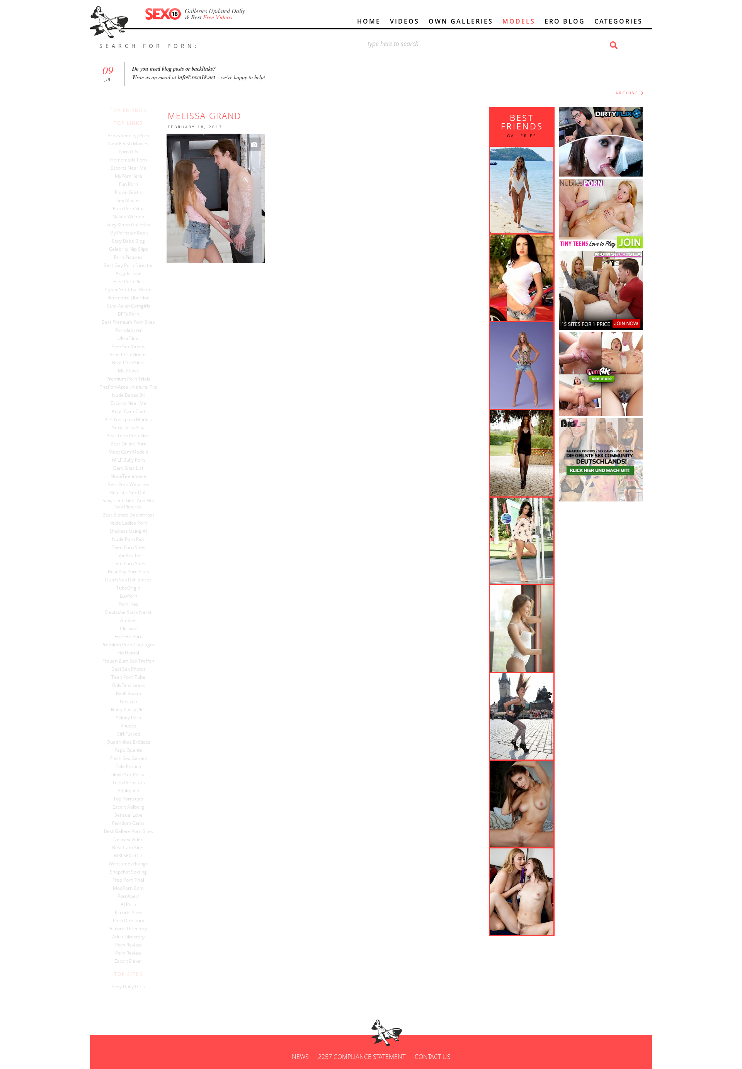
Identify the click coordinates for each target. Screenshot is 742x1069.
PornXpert (128, 896)
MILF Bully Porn (128, 460)
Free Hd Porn (128, 637)
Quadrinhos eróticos (128, 742)
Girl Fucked (128, 734)
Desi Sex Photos (128, 669)
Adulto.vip (128, 791)
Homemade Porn (128, 160)
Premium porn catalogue (128, 645)
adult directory (128, 937)
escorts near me (128, 403)
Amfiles (128, 620)
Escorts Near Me (128, 168)
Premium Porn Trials (128, 379)
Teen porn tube (128, 677)
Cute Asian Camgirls (128, 306)
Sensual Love (128, 815)
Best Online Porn (128, 444)
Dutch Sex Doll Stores (128, 580)
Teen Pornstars (128, 783)
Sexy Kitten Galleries (128, 225)
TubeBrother (128, 555)
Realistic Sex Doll (128, 492)
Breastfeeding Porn (128, 136)
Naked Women (128, 217)
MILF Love (128, 371)
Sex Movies (128, 200)
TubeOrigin (128, 588)
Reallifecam (128, 693)
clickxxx (128, 628)
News (300, 1056)
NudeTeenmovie (128, 476)
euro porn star (128, 209)
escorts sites (128, 912)
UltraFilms (128, 338)
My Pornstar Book (128, 233)
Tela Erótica (128, 766)
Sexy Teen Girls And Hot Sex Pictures (128, 504)
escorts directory (128, 929)
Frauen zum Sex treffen (128, 661)
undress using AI (128, 531)
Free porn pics (128, 282)
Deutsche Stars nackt (128, 612)
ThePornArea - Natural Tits (128, 387)
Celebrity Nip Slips (128, 249)
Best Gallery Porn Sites (128, 831)
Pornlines (128, 604)
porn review (128, 945)
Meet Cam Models (128, 452)
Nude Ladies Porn (128, 523)
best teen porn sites (128, 436)
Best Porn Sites (128, 363)
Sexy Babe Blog (128, 241)
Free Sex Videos (128, 346)
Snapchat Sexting (128, 872)
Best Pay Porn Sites (128, 572)
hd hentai (128, 653)
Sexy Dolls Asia (128, 428)
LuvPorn (128, 596)
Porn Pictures (128, 257)
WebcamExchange (128, 864)
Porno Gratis (128, 192)
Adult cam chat (128, 411)
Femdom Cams (128, 823)
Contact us (433, 1056)
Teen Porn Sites (128, 547)
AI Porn (128, 904)
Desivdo (128, 702)
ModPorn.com (128, 888)
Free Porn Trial (128, 880)
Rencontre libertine (128, 298)
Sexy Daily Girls (128, 987)
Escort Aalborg (128, 807)
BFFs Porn (128, 314)
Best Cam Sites (128, 848)
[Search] (612, 45)
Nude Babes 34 (128, 395)
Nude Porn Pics (128, 539)
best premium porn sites (128, 322)
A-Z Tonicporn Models (128, 419)
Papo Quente (128, 750)
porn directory (128, 921)
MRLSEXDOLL (128, 856)
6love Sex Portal (128, 775)
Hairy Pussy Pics (128, 710)
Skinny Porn (128, 718)
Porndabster (128, 330)
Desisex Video (128, 839)
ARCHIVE (627, 92)
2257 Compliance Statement (361, 1056)
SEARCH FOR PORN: (149, 45)
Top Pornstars (128, 799)
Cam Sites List (128, 468)
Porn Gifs (128, 152)
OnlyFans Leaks (128, 685)
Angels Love (128, 273)
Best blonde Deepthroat (128, 515)
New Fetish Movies (128, 144)
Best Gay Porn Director (128, 265)
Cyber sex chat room (128, 290)
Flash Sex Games (128, 758)
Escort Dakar (128, 961)
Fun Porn (128, 184)
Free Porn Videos (128, 355)
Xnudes (128, 726)
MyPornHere (128, 176)
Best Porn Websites (128, 484)
